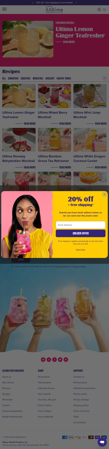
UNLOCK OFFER (81, 233)
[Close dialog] (104, 194)
